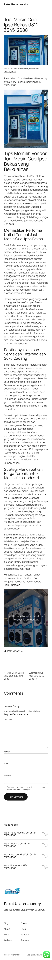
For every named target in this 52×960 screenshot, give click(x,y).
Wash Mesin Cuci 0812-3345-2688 (17, 845)
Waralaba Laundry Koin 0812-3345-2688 (20, 856)
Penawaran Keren (14, 578)
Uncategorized (10, 71)
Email (7, 763)
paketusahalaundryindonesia (25, 68)
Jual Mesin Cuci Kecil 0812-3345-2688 (37, 675)
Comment (8, 719)
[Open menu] (46, 4)
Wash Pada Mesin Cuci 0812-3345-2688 (20, 834)
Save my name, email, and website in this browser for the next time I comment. (27, 788)
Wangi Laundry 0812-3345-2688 (15, 867)
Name (7, 751)
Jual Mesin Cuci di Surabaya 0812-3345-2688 (14, 675)
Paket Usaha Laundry (16, 4)
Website (7, 775)
